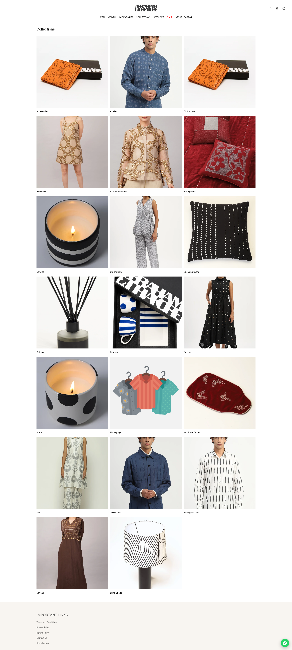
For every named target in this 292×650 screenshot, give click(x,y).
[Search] (270, 8)
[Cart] (283, 8)
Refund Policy (42, 632)
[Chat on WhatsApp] (285, 643)
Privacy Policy (42, 627)
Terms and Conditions (46, 622)
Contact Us (41, 638)
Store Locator (42, 643)
